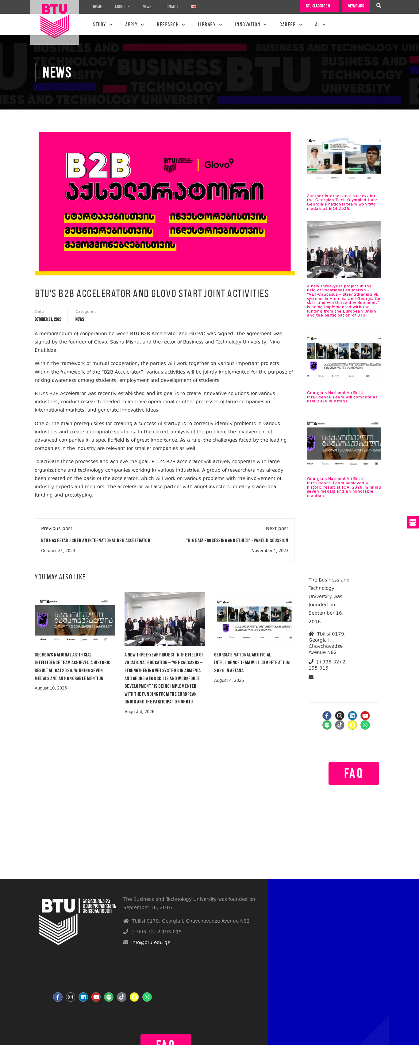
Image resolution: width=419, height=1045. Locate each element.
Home (97, 6)
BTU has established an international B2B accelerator (95, 540)
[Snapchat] (352, 725)
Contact (171, 6)
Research (168, 24)
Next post (277, 528)
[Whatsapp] (365, 725)
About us (122, 6)
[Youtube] (365, 715)
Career (287, 24)
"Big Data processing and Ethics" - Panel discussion (237, 540)
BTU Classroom (318, 6)
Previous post (56, 528)
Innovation (247, 24)
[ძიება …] (378, 6)
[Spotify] (327, 725)
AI (317, 24)
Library (207, 24)
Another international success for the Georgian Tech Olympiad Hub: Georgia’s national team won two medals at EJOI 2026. (342, 202)
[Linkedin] (352, 715)
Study (99, 24)
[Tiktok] (339, 725)
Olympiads (356, 6)
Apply (131, 24)
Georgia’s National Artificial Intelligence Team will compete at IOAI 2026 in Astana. (252, 662)
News (147, 6)
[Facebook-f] (327, 715)
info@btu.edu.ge (332, 684)
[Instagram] (339, 715)
